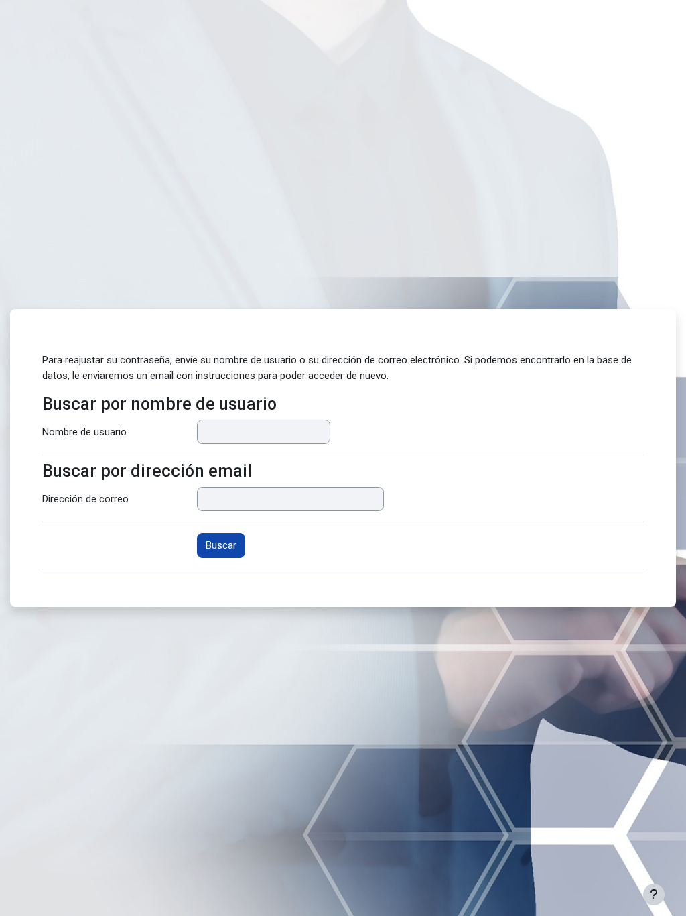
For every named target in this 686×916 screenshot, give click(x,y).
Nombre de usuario (84, 432)
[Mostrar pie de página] (654, 894)
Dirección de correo (85, 499)
